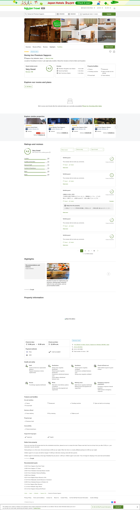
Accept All (118, 507)
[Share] (114, 51)
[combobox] (40, 14)
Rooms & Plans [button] (37, 47)
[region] (70, 507)
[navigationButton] (78, 250)
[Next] (115, 127)
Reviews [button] (45, 47)
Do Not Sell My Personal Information (101, 507)
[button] (32, 8)
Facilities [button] (59, 47)
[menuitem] (88, 8)
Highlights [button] (52, 47)
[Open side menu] (114, 8)
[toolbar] (67, 14)
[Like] (110, 51)
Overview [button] (28, 47)
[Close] (137, 507)
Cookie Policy (36, 508)
